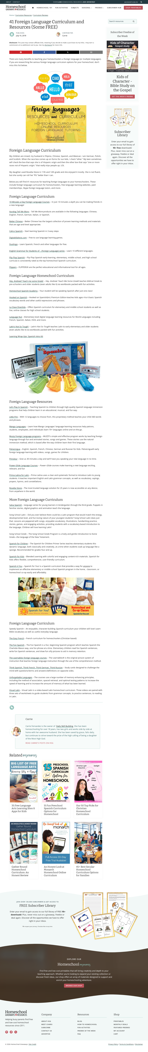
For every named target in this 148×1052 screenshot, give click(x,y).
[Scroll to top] (141, 1045)
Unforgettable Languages (20, 677)
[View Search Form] (141, 1)
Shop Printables (133, 8)
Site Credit (32, 1044)
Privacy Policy (113, 1044)
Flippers (13, 267)
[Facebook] (44, 52)
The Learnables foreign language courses (28, 657)
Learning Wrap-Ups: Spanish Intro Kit (26, 336)
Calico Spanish (16, 231)
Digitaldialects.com (18, 237)
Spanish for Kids (16, 556)
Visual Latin (14, 690)
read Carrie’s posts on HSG (39, 743)
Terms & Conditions (126, 1044)
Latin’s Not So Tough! (19, 326)
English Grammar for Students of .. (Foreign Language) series (37, 251)
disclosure (48, 45)
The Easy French (16, 638)
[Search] (134, 21)
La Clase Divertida (17, 307)
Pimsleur (13, 459)
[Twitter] (15, 1032)
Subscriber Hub (114, 8)
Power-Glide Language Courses (23, 465)
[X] (67, 52)
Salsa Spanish (15, 505)
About (8, 2)
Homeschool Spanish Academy (23, 291)
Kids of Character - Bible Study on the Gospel (122, 83)
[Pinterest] (20, 52)
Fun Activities (61, 8)
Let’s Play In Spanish (18, 407)
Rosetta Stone (15, 488)
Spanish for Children (18, 543)
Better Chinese (16, 221)
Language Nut (15, 317)
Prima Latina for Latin (19, 475)
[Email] (91, 52)
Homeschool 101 (44, 8)
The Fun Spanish (16, 645)
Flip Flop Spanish (17, 257)
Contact (16, 2)
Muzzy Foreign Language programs (25, 436)
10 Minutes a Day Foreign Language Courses (29, 202)
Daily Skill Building (64, 726)
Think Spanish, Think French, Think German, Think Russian (36, 667)
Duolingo (13, 244)
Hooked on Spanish (18, 297)
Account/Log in (131, 2)
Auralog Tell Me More (19, 211)
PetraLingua (14, 449)
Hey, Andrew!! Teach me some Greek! (26, 281)
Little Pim (13, 417)
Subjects (75, 8)
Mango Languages (17, 426)
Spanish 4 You (15, 566)
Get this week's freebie (122, 96)
